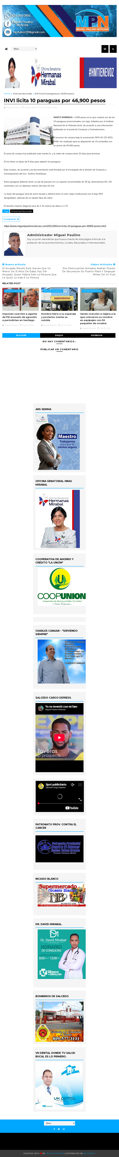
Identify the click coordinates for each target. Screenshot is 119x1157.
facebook (96, 335)
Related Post (11, 283)
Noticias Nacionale (22, 93)
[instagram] (63, 1129)
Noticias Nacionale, (47, 107)
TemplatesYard (55, 1153)
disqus (59, 335)
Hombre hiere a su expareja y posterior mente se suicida (58, 317)
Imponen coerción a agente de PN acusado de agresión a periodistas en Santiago (19, 317)
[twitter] (59, 1129)
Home (7, 93)
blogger (21, 335)
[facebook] (54, 1129)
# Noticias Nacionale (21, 211)
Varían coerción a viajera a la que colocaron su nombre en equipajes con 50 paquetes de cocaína (98, 318)
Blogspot (89, 1153)
